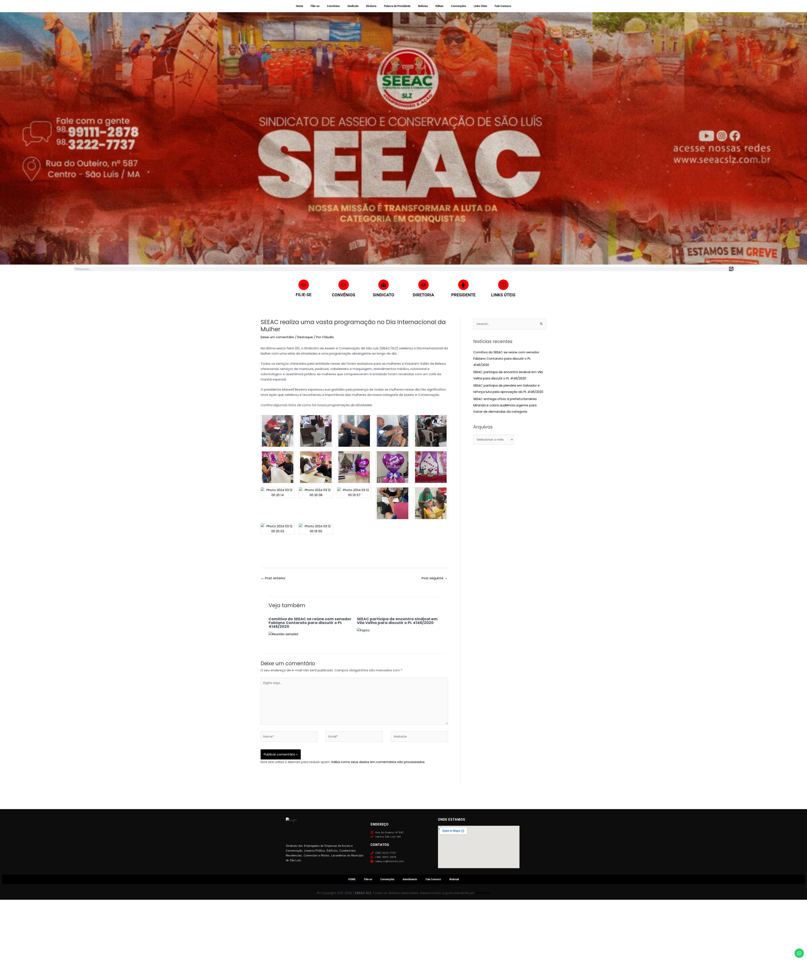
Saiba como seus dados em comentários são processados (378, 762)
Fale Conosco (503, 6)
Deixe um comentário (277, 337)
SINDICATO (383, 294)
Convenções (458, 6)
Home (299, 6)
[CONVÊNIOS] (343, 285)
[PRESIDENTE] (463, 285)
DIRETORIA (423, 294)
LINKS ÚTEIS (503, 294)
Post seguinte (434, 578)
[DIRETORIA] (423, 285)
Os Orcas (483, 893)
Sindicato (353, 6)
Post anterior (273, 578)
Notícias (423, 6)
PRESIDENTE (463, 294)
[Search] (731, 269)
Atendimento (410, 879)
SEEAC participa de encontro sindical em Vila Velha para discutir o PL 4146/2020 (397, 620)
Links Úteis (480, 6)
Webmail (454, 879)
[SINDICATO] (383, 285)
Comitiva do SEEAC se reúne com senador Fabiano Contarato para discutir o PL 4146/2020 (310, 622)
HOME (352, 879)
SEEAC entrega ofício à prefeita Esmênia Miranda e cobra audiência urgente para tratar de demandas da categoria (505, 405)
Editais (439, 6)
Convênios (333, 6)
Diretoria (371, 6)
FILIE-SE (303, 294)
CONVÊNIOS (343, 294)
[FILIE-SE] (303, 285)
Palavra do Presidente (397, 6)
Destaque (305, 337)
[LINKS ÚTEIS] (503, 285)
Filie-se (315, 6)
